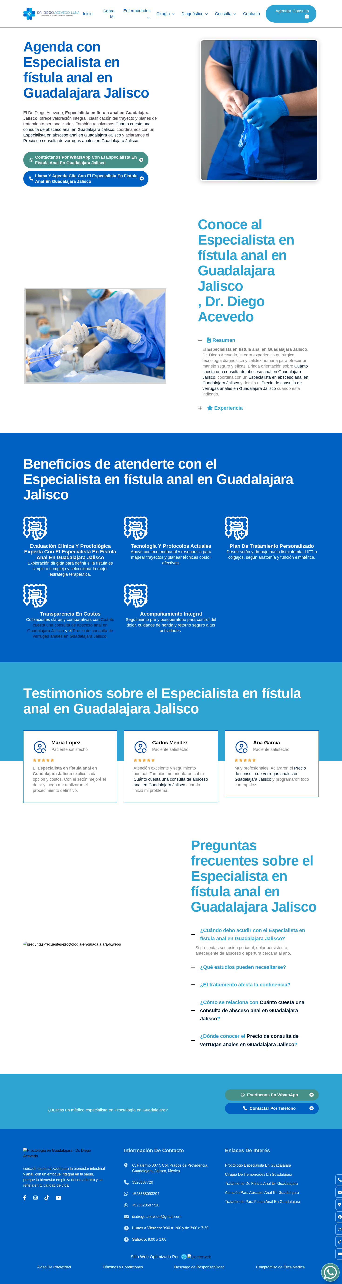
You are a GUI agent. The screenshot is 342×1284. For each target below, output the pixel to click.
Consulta (223, 13)
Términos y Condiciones (123, 1267)
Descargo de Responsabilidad (199, 1267)
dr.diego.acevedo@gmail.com (156, 1217)
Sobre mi (108, 14)
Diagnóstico (192, 13)
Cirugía (163, 13)
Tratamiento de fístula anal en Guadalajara (261, 1183)
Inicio (88, 13)
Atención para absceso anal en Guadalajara (262, 1193)
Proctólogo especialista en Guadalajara (258, 1165)
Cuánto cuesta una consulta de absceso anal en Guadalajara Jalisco (255, 372)
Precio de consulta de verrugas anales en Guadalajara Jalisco (80, 140)
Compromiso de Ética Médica (280, 1267)
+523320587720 (145, 1205)
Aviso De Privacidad (54, 1267)
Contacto (251, 13)
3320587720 (142, 1182)
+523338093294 (145, 1194)
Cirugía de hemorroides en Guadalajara (258, 1174)
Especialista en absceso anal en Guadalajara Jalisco (72, 135)
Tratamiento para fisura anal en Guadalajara (262, 1202)
